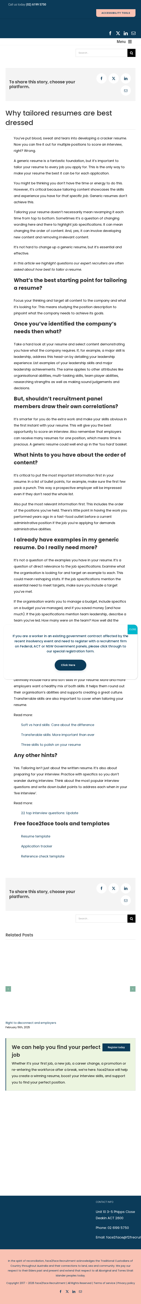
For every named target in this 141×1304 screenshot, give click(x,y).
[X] (114, 78)
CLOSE (132, 629)
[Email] (126, 90)
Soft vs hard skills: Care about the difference (57, 725)
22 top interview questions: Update (49, 813)
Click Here (68, 665)
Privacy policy (126, 1283)
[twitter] (118, 33)
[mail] (133, 33)
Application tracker (36, 846)
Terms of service (104, 1283)
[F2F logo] (33, 23)
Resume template (35, 836)
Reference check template (42, 856)
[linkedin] (126, 33)
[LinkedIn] (126, 78)
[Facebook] (101, 78)
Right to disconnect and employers (31, 1023)
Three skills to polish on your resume (51, 744)
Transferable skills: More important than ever (58, 734)
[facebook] (110, 33)
